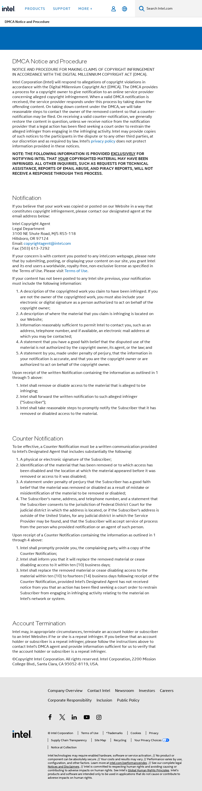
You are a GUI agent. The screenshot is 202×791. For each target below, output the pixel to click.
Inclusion (104, 700)
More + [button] (85, 8)
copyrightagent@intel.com (47, 243)
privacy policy (103, 141)
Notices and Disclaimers (63, 766)
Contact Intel (98, 690)
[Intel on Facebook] (50, 718)
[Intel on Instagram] (99, 718)
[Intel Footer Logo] (22, 733)
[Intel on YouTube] (87, 718)
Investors (147, 690)
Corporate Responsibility (70, 700)
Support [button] (61, 8)
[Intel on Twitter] (62, 718)
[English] (124, 8)
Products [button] (35, 8)
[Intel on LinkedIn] (74, 718)
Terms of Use (76, 270)
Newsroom (124, 690)
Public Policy (128, 700)
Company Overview (65, 690)
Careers (166, 690)
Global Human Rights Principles (148, 770)
